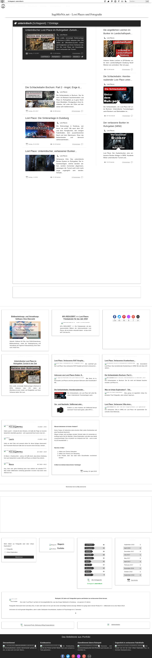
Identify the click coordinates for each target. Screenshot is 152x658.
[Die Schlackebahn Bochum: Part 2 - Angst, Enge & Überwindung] (40, 99)
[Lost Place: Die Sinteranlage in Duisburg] (40, 130)
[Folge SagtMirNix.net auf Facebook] (105, 1)
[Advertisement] (54, 72)
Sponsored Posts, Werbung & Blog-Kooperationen (39, 625)
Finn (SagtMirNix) (16, 427)
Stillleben (88, 575)
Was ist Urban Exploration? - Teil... (118, 390)
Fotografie (10, 549)
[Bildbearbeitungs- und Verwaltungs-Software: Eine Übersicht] (25, 330)
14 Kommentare (76, 177)
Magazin (11, 6)
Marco (11, 464)
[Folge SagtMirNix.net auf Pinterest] (112, 1)
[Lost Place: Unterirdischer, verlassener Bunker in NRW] (40, 163)
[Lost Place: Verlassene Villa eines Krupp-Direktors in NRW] (125, 408)
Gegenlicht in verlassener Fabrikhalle (129, 643)
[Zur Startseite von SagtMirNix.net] (3, 8)
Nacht (87, 561)
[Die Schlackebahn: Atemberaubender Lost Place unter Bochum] (118, 94)
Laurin (11, 439)
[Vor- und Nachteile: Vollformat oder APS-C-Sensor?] (60, 410)
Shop (68, 6)
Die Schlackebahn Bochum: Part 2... (119, 375)
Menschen (89, 568)
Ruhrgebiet (55, 56)
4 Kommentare (126, 162)
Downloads (32, 6)
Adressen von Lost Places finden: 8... (68, 375)
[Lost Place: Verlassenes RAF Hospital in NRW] (69, 364)
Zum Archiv (134, 580)
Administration (115, 624)
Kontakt (43, 6)
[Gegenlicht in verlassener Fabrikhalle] (129, 646)
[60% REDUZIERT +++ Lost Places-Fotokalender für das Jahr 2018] (75, 323)
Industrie (76, 56)
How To (88, 565)
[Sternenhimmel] (19, 646)
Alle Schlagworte (96, 580)
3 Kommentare (76, 53)
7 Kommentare (126, 115)
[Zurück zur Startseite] (2, 1)
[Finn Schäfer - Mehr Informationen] (14, 600)
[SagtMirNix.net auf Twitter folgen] (108, 1)
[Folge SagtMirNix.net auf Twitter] (119, 316)
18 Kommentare (76, 111)
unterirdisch (66, 56)
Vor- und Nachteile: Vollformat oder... (68, 404)
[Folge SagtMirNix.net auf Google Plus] (119, 1)
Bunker (88, 571)
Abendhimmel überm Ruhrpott (89, 643)
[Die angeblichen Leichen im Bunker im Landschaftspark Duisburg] (118, 48)
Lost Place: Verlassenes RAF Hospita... (69, 360)
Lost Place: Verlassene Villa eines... (118, 404)
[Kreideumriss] (51, 646)
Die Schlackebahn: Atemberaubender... (69, 390)
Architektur (89, 558)
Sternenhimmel (9, 643)
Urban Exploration (12, 552)
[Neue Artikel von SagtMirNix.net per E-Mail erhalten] (122, 1)
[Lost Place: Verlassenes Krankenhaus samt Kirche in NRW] (120, 364)
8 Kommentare (76, 144)
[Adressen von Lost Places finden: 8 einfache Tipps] (69, 378)
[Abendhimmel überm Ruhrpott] (88, 646)
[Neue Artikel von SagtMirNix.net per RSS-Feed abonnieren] (125, 1)
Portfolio (21, 6)
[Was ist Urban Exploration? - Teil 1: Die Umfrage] (114, 393)
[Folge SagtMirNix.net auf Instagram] (115, 1)
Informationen (55, 6)
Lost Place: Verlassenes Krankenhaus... (120, 360)
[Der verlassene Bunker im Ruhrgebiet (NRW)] (118, 141)
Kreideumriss (45, 643)
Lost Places (63, 34)
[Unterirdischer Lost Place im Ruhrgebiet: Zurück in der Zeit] (40, 42)
